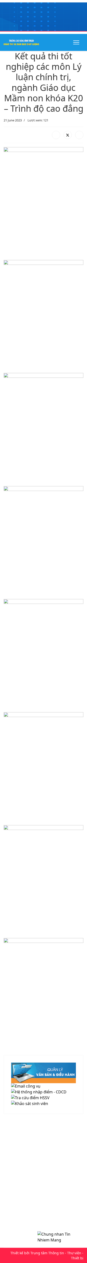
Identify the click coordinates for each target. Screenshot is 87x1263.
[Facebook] (56, 135)
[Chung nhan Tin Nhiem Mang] (58, 1237)
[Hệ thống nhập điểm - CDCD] (43, 1092)
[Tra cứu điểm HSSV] (43, 1098)
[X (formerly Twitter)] (68, 135)
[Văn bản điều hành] (43, 1073)
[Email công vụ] (43, 1086)
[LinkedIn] (79, 135)
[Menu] (75, 42)
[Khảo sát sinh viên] (43, 1103)
